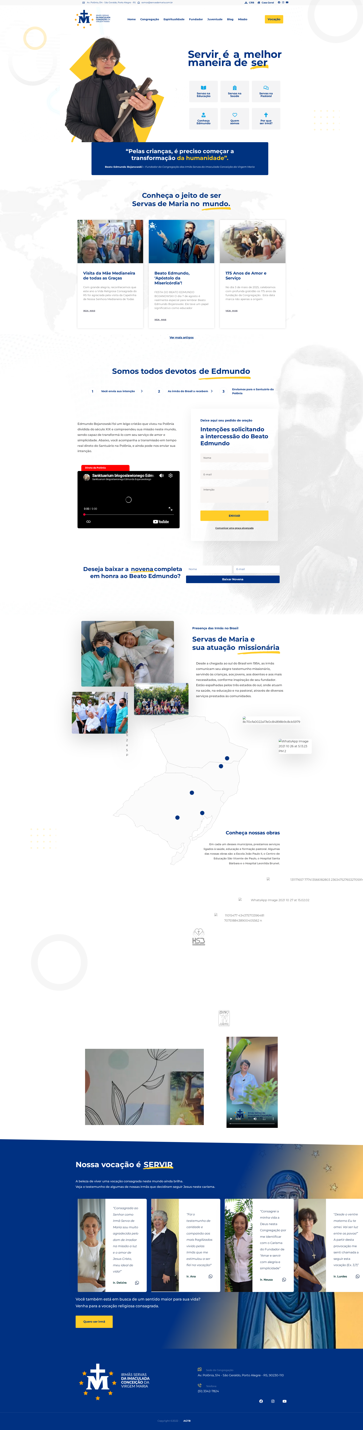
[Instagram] (283, 3)
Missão (242, 19)
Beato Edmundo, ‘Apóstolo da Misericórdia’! (172, 278)
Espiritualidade (174, 19)
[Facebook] (279, 3)
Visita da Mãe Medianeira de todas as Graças (109, 275)
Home (131, 19)
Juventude (215, 19)
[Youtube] (287, 3)
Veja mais (89, 311)
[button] (56, 89)
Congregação (149, 19)
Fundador (196, 19)
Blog (230, 19)
